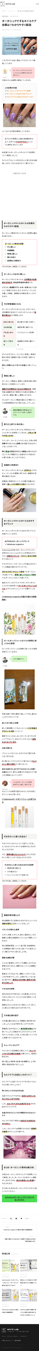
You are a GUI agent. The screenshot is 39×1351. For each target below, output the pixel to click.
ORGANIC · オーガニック (10, 16)
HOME (4, 11)
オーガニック (11, 11)
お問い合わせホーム (7, 1340)
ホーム (4, 1336)
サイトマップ (23, 1336)
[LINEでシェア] (21, 1219)
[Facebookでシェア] (16, 1219)
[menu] (38, 4)
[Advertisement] (19, 194)
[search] (36, 4)
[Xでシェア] (11, 1219)
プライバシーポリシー (13, 1336)
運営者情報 (18, 1340)
